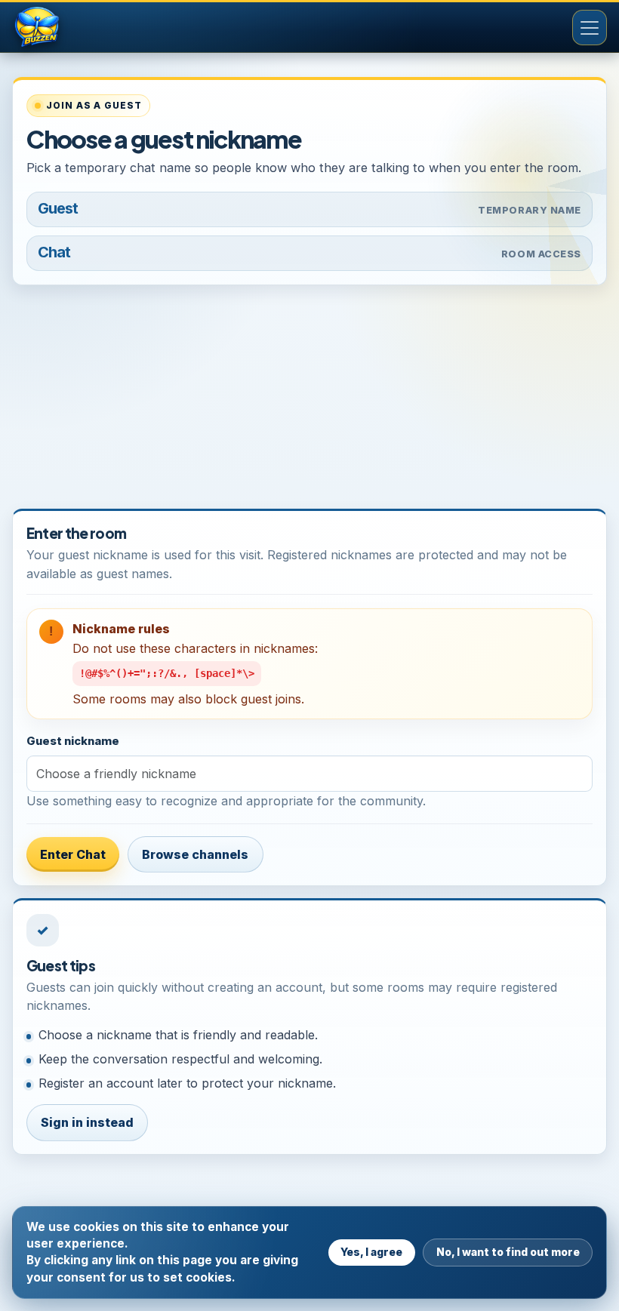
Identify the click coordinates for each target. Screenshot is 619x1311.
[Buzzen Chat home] (62, 28)
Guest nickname (72, 741)
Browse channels (195, 854)
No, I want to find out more (508, 1251)
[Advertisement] (309, 403)
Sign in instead (87, 1122)
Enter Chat (73, 854)
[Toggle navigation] (589, 27)
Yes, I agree (371, 1251)
